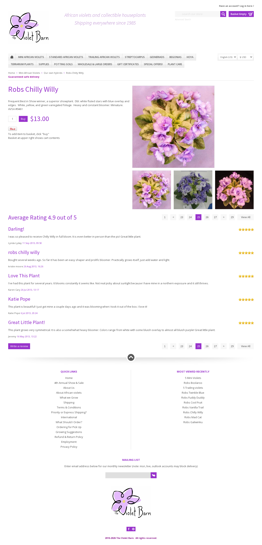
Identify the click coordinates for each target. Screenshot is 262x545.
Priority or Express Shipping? (69, 412)
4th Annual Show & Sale (69, 383)
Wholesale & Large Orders (95, 64)
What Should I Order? (69, 422)
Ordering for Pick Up (68, 427)
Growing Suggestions (69, 432)
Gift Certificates (128, 64)
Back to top (131, 357)
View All (245, 217)
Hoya (190, 57)
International (69, 417)
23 (181, 217)
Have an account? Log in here (235, 6)
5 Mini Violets (193, 378)
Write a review (19, 346)
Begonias (175, 57)
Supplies (44, 64)
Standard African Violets (66, 57)
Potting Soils (63, 64)
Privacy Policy (69, 447)
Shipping (68, 402)
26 (207, 217)
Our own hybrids (53, 72)
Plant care (175, 64)
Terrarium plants (22, 64)
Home (12, 57)
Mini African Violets (31, 57)
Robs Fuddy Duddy (193, 397)
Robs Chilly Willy (75, 72)
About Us (69, 388)
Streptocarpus (135, 57)
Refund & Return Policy (69, 437)
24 (190, 217)
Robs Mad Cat (193, 417)
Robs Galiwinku (193, 422)
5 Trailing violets (193, 388)
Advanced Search (183, 19)
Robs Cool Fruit (193, 402)
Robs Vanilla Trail (193, 407)
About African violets (69, 392)
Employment (69, 442)
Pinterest (133, 529)
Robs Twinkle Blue (193, 392)
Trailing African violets (104, 57)
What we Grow (69, 397)
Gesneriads (157, 57)
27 (215, 217)
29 (232, 217)
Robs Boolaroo (193, 383)
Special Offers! (153, 64)
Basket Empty (238, 14)
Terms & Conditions (69, 407)
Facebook (128, 529)
